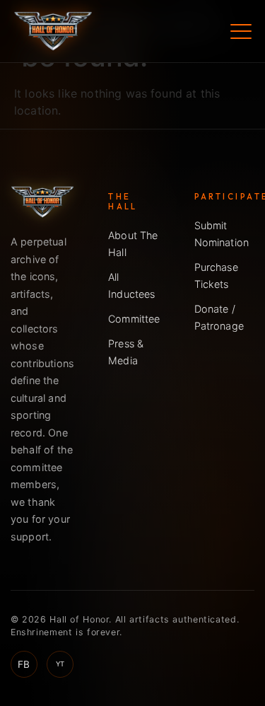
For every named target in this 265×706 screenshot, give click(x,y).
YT (60, 664)
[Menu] (241, 31)
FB (24, 664)
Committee (134, 319)
